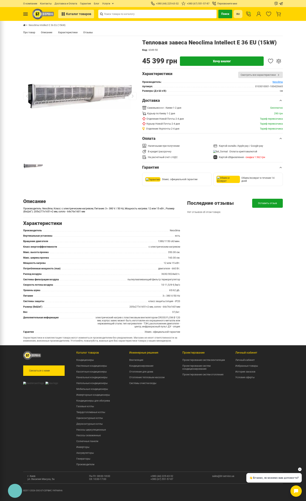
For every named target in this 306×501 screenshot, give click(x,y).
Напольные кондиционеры (92, 383)
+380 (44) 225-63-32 (162, 476)
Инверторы (82, 447)
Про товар (29, 32)
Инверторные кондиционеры (93, 394)
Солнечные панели (87, 441)
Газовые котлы (85, 406)
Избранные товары (246, 365)
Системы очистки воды (142, 383)
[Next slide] (133, 96)
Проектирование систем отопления (202, 374)
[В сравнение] (279, 61)
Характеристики (68, 32)
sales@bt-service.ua (223, 476)
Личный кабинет (245, 360)
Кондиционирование (141, 365)
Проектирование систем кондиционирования (196, 367)
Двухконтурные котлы (89, 423)
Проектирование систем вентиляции (203, 360)
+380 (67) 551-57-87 (162, 479)
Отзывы (88, 32)
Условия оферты (245, 377)
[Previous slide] (27, 96)
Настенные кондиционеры (91, 365)
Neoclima (278, 82)
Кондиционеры (85, 360)
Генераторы (83, 458)
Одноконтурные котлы (89, 418)
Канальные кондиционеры (91, 377)
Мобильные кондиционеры (92, 389)
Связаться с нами (39, 370)
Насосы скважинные (88, 435)
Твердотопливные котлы (90, 412)
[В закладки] (271, 61)
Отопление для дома (141, 371)
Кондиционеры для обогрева (93, 400)
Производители (85, 464)
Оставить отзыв (267, 203)
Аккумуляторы (85, 452)
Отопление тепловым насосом (147, 377)
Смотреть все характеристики (258, 74)
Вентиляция (136, 360)
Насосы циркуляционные (91, 429)
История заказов (245, 371)
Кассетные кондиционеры (91, 371)
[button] (212, 100)
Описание (46, 32)
